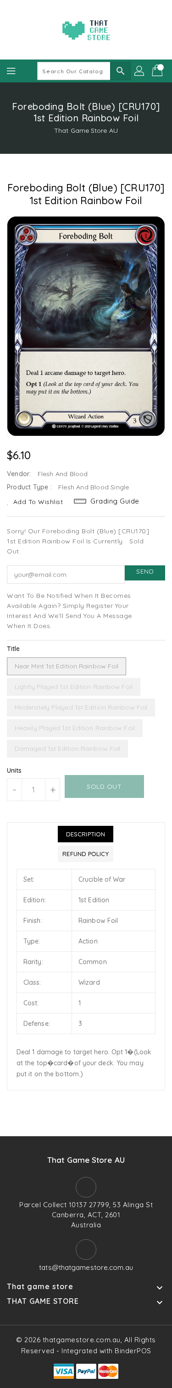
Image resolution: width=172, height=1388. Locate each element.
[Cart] (158, 71)
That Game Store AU (86, 130)
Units (14, 770)
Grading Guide (114, 501)
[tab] (85, 834)
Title (13, 649)
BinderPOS (133, 1350)
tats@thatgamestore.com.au (86, 1267)
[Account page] (140, 71)
